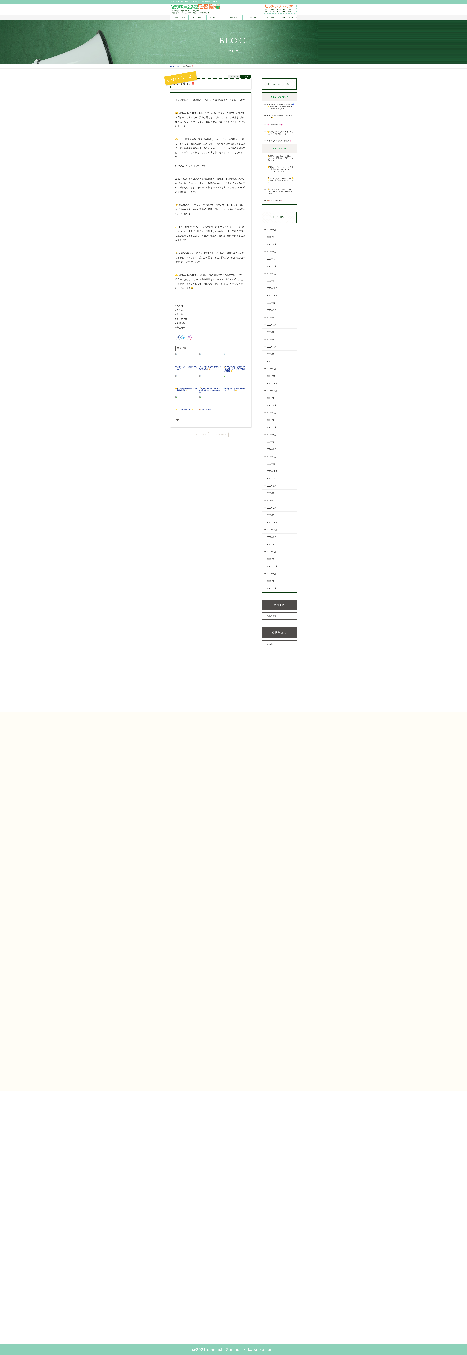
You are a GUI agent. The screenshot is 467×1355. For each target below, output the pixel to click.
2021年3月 (271, 581)
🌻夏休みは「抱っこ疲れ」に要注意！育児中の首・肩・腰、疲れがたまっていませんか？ (280, 169)
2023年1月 (271, 515)
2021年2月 (271, 588)
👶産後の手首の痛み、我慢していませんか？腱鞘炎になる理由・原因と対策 (280, 158)
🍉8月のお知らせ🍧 (275, 200)
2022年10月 (272, 530)
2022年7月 (271, 552)
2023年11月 (272, 471)
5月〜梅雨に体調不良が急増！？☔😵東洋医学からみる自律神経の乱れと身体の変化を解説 (280, 106)
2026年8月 (271, 230)
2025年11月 (272, 296)
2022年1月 (271, 559)
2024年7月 (271, 413)
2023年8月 (271, 493)
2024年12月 (272, 376)
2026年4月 (271, 259)
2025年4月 (271, 347)
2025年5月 (271, 340)
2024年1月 (271, 457)
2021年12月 (272, 566)
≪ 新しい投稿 (200, 435)
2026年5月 (271, 252)
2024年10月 (272, 391)
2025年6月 (271, 332)
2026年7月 (271, 237)
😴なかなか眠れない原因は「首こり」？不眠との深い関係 (280, 133)
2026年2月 (271, 274)
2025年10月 (272, 303)
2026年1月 (271, 281)
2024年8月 (271, 405)
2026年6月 (271, 244)
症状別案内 (279, 632)
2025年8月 (271, 318)
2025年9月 (271, 310)
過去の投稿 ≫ (220, 435)
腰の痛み (270, 644)
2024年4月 (271, 435)
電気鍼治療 (271, 616)
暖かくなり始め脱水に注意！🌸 (279, 141)
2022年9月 (271, 537)
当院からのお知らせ (279, 97)
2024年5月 (271, 427)
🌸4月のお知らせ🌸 (275, 125)
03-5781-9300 (281, 6)
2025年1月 (271, 369)
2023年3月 (271, 501)
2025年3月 (271, 354)
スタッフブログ (279, 148)
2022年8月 (271, 544)
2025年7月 (271, 325)
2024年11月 (272, 383)
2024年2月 (271, 449)
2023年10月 (272, 479)
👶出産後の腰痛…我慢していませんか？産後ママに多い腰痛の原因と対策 (280, 191)
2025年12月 (272, 288)
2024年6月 (271, 420)
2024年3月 (271, 442)
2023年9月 (271, 486)
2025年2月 (271, 361)
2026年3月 (271, 266)
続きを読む (180, 825)
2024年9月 (271, 398)
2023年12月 (272, 464)
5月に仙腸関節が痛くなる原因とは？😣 (279, 117)
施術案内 (279, 604)
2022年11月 (272, 522)
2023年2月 (271, 508)
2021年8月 (271, 574)
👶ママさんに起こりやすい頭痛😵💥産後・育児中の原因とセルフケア (280, 180)
